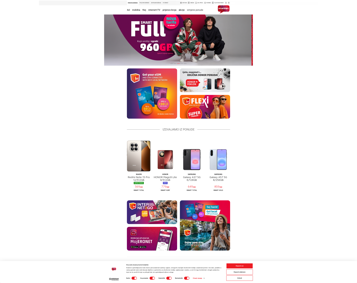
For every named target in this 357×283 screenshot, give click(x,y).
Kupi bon (184, 2)
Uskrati (239, 278)
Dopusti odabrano (239, 272)
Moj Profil (200, 2)
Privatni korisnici (133, 2)
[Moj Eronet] (152, 239)
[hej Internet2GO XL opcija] (152, 212)
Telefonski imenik (218, 2)
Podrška (208, 2)
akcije (182, 10)
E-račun (192, 2)
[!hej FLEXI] (205, 107)
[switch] (152, 278)
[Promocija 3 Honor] (205, 80)
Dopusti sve (239, 266)
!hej (144, 10)
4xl (128, 10)
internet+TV (154, 10)
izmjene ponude (195, 10)
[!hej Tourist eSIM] (152, 93)
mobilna (136, 10)
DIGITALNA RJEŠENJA (156, 2)
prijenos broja (169, 10)
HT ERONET (165, 2)
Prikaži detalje (197, 278)
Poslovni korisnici (144, 2)
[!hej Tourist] (205, 225)
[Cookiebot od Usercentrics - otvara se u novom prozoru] (114, 279)
